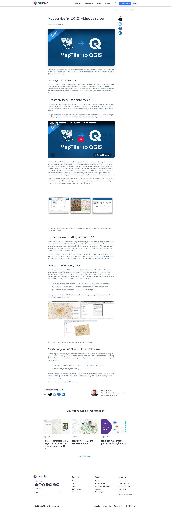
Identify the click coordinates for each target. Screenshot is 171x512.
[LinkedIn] (43, 484)
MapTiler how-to (71, 382)
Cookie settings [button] (131, 506)
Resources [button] (107, 3)
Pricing (98, 3)
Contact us (75, 492)
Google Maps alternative (102, 486)
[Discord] (57, 484)
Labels (132, 10)
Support (120, 492)
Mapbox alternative (100, 483)
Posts (118, 10)
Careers (74, 483)
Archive (124, 10)
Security (97, 506)
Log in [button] (134, 3)
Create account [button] (125, 3)
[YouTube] (54, 484)
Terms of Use (118, 506)
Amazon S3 (72, 258)
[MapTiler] (40, 3)
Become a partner (77, 489)
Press (73, 486)
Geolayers (98, 489)
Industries (98, 481)
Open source (122, 489)
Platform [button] (77, 3)
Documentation (123, 481)
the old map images (100, 109)
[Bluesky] (39, 484)
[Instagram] (50, 484)
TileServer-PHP (108, 256)
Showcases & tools (124, 483)
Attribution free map (124, 486)
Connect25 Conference (125, 494)
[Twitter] (36, 484)
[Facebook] (47, 484)
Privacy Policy (107, 506)
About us (74, 481)
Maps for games (100, 492)
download (57, 115)
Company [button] (88, 3)
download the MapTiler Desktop (58, 376)
